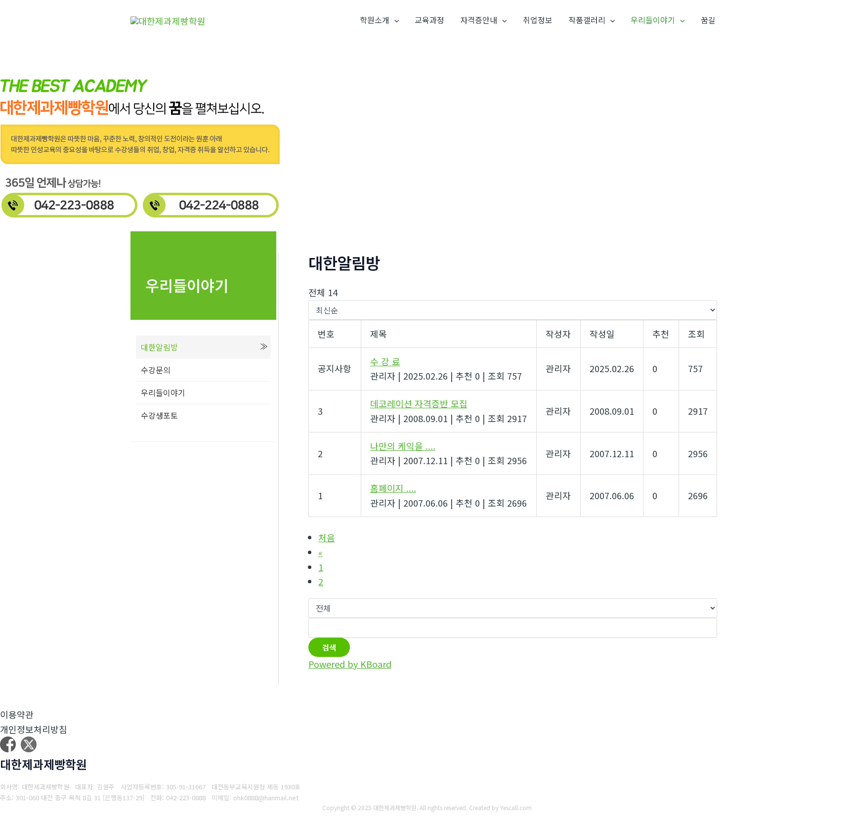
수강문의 (156, 370)
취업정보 (538, 20)
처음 (326, 537)
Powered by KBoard (349, 663)
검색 (329, 647)
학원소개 (374, 20)
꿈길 (708, 20)
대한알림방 (159, 347)
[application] (394, 20)
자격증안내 (478, 20)
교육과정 (429, 20)
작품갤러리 (586, 20)
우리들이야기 (653, 20)
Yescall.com (516, 807)
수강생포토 (159, 415)
